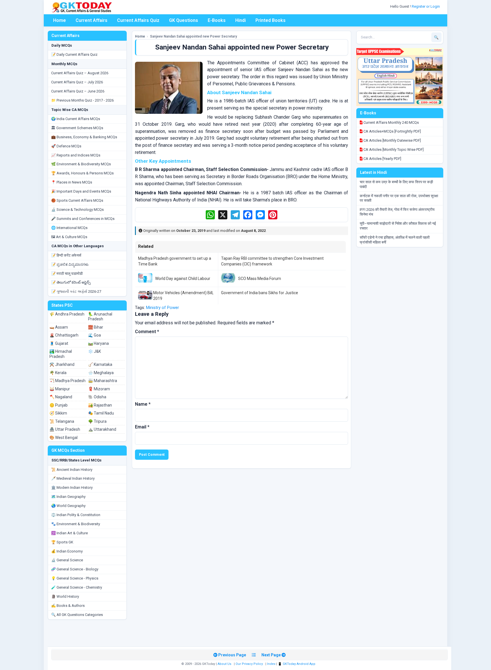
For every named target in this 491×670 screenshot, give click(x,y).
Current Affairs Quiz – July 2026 (77, 82)
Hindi (240, 20)
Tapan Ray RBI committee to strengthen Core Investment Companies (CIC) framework (272, 261)
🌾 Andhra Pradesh (66, 314)
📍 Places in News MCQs (71, 182)
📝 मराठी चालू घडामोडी (67, 273)
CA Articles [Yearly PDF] (382, 158)
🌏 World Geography (68, 506)
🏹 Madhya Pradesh (67, 380)
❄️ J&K (94, 351)
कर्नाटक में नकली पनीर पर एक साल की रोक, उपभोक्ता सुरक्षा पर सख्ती (399, 198)
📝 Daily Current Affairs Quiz (74, 54)
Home (59, 20)
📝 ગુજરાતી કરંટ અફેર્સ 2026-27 (76, 291)
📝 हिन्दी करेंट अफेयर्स (66, 255)
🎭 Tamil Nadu (101, 413)
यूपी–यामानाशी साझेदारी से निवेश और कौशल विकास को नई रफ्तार (398, 225)
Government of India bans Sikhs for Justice (259, 292)
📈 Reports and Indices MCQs (75, 155)
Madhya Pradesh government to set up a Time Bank (174, 261)
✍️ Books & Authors (68, 605)
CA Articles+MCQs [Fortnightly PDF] (392, 131)
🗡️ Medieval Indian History (73, 478)
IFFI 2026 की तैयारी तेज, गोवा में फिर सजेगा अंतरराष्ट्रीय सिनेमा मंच (397, 212)
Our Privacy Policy (249, 664)
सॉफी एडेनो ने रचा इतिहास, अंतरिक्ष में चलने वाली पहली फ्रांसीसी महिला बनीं (395, 239)
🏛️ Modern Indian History (72, 487)
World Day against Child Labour (182, 278)
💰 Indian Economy (67, 551)
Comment (147, 331)
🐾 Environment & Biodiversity (75, 524)
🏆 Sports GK (62, 542)
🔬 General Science (67, 560)
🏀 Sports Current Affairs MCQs (77, 200)
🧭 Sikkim (58, 413)
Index (271, 664)
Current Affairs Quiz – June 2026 (77, 91)
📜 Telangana (61, 421)
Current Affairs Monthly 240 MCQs (391, 122)
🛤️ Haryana (98, 343)
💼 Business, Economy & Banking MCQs (84, 137)
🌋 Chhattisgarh (63, 335)
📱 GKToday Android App (297, 664)
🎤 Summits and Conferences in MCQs (83, 219)
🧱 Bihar (95, 327)
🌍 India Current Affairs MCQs (75, 119)
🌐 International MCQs (69, 228)
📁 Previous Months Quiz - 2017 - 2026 (82, 100)
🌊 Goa (94, 335)
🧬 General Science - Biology (74, 569)
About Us (224, 664)
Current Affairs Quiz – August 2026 (79, 73)
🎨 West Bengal (63, 437)
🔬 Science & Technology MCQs (77, 209)
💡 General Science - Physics (74, 578)
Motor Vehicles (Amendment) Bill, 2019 (183, 295)
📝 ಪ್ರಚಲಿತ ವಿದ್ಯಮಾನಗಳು (70, 264)
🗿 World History (65, 596)
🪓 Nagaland (60, 397)
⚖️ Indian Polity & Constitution (75, 515)
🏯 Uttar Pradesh (64, 429)
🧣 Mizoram (99, 389)
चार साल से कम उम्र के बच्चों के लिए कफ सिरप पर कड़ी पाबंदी (396, 184)
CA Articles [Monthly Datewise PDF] (392, 140)
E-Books (217, 20)
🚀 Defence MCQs (66, 146)
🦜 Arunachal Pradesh (100, 316)
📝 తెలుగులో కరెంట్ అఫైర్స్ (71, 282)
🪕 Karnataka (100, 364)
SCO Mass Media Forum (259, 278)
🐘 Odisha (97, 397)
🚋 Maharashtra (102, 380)
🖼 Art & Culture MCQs (69, 237)
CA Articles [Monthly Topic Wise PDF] (393, 149)
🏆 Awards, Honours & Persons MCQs (82, 173)
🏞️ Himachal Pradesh (60, 354)
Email (142, 427)
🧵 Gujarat (58, 343)
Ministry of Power (162, 307)
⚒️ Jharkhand (61, 364)
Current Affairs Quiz (138, 20)
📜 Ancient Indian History (71, 469)
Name (143, 404)
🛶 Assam (58, 327)
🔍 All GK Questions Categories (77, 615)
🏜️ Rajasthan (100, 405)
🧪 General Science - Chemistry (76, 587)
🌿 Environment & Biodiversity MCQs (81, 164)
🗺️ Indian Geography (68, 496)
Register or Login (426, 6)
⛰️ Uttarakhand (102, 429)
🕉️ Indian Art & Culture (69, 533)
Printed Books (270, 20)
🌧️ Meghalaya (101, 372)
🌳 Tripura (97, 421)
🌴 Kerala (57, 372)
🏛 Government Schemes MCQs (77, 128)
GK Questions (183, 20)
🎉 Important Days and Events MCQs (81, 191)
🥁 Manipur (59, 389)
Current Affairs (91, 20)
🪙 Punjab (58, 405)
